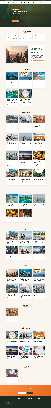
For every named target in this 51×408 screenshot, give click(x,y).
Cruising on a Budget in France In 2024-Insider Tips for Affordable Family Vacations (39, 126)
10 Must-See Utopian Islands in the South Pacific (39, 82)
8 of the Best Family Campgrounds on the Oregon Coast (25, 126)
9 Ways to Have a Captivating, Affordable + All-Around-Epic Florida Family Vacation (37, 51)
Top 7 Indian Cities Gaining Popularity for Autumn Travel (38, 242)
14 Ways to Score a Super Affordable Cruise (24, 162)
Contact (33, 2)
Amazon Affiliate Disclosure (40, 401)
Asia (28, 400)
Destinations (24, 2)
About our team (20, 400)
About (30, 2)
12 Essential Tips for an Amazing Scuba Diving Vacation (12, 82)
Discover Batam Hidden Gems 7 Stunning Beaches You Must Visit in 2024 (39, 257)
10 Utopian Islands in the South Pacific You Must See (12, 100)
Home (21, 2)
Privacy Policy (38, 399)
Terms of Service (39, 400)
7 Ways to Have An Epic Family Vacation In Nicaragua (25, 82)
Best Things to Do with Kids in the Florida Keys (25, 180)
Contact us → (43, 0)
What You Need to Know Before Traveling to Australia (25, 219)
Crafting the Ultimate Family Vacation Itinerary (38, 357)
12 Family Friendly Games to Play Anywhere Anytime (25, 357)
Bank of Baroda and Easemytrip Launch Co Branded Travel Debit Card (12, 380)
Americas (29, 401)
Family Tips (27, 2)
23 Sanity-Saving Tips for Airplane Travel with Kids (38, 144)
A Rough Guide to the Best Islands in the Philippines (24, 242)
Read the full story (34, 60)
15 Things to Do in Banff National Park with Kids (11, 125)
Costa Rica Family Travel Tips (38, 179)
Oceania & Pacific (30, 399)
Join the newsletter (30, 393)
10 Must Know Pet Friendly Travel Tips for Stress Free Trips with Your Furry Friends (12, 144)
